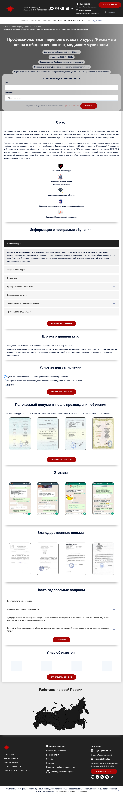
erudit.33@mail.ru (85, 10)
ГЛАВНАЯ (24, 21)
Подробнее (61, 640)
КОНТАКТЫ (86, 21)
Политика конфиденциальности (60, 767)
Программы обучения (56, 751)
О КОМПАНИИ (74, 21)
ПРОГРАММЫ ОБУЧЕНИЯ (40, 21)
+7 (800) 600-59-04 (85, 4)
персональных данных (71, 106)
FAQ (54, 21)
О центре (50, 763)
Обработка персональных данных (71, 792)
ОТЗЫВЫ (62, 21)
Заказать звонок (110, 5)
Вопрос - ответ (52, 755)
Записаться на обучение (61, 323)
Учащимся (111, 12)
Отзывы (49, 759)
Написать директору (104, 771)
